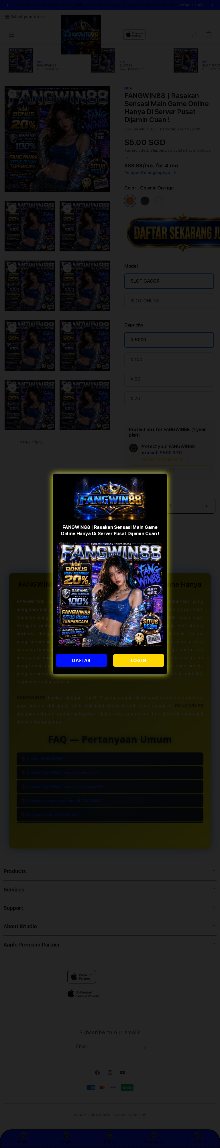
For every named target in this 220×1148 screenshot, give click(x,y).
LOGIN (139, 660)
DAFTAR (81, 660)
